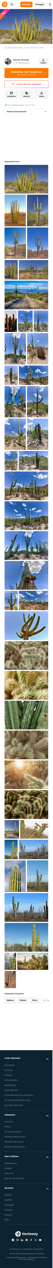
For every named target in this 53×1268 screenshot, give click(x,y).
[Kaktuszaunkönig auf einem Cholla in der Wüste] (19, 1031)
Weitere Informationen (16, 110)
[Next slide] (41, 1253)
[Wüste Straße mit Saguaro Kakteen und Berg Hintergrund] (26, 359)
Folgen (43, 63)
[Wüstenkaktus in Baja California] (15, 1078)
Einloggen (39, 4)
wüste (23, 1253)
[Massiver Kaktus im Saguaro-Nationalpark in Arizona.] (25, 385)
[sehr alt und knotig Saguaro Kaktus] (15, 274)
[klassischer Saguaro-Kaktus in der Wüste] (15, 242)
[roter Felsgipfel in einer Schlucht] (10, 1233)
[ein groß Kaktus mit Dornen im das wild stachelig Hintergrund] (26, 837)
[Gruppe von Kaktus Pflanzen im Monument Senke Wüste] (11, 385)
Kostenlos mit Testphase (26, 73)
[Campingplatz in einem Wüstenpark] (12, 1011)
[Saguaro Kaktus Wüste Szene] (19, 334)
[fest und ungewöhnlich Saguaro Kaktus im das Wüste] (15, 307)
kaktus (10, 1253)
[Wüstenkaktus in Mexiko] (40, 1031)
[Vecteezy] (4, 4)
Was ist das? (30, 105)
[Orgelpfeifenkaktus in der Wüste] (26, 177)
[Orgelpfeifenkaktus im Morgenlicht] (15, 209)
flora (34, 1253)
